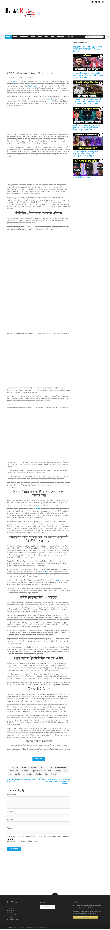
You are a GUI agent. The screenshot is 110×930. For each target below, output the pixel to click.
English (70, 37)
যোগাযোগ (11, 913)
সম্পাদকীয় (33, 37)
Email (10, 820)
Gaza (12, 405)
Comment (11, 795)
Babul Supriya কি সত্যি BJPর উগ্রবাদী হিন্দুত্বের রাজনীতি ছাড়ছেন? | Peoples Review (87, 49)
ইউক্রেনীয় (30, 86)
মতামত (40, 37)
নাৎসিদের (36, 86)
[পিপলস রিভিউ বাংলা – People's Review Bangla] (20, 12)
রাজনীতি (8, 37)
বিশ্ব (30, 78)
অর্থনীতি (15, 37)
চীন (58, 530)
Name (10, 812)
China (17, 767)
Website (10, 828)
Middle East (13, 771)
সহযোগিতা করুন (60, 37)
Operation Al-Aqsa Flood (41, 771)
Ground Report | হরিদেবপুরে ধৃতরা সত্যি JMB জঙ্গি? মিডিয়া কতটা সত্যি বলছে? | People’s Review (86, 153)
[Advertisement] (72, 19)
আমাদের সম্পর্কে (12, 906)
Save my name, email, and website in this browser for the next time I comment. (39, 836)
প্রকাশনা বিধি (11, 911)
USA (46, 774)
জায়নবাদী (49, 99)
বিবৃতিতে (57, 580)
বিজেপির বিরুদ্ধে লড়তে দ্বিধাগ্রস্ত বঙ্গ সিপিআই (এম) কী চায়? (21, 780)
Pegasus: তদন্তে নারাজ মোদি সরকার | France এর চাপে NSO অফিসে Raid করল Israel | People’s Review (87, 101)
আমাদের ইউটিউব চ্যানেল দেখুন (81, 177)
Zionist (53, 774)
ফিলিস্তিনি (40, 81)
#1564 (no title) (13, 919)
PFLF (65, 771)
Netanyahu (25, 771)
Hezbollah (34, 767)
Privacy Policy (13, 915)
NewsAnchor (35, 927)
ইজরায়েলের (16, 81)
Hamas (24, 767)
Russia (17, 774)
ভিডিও (46, 37)
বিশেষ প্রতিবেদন (24, 37)
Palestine (57, 771)
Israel (50, 767)
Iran (42, 767)
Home (10, 917)
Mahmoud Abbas (61, 767)
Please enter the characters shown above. (23, 841)
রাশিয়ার (38, 509)
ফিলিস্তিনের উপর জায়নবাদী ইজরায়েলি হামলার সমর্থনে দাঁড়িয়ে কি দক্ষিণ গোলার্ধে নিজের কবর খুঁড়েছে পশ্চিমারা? (54, 781)
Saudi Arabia (27, 774)
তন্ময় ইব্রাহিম (23, 78)
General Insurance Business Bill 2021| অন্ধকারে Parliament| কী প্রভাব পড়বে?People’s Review (88, 75)
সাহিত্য (52, 37)
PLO (10, 774)
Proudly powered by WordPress (15, 927)
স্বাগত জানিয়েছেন (44, 572)
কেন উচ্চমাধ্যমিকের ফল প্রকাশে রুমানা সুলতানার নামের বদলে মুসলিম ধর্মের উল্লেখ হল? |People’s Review (86, 127)
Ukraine (39, 774)
